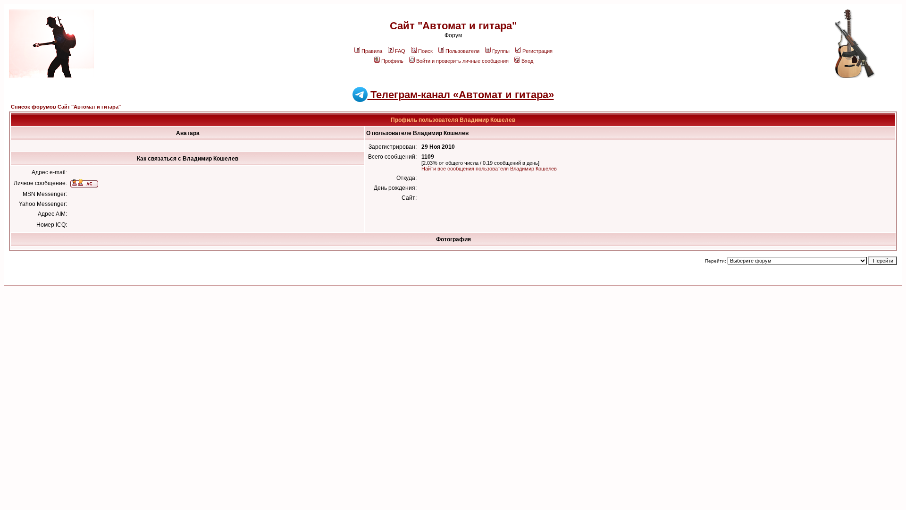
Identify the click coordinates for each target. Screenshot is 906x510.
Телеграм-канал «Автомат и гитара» (461, 95)
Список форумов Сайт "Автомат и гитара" (66, 107)
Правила (371, 51)
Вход (527, 61)
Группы (501, 51)
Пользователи (462, 51)
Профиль (392, 61)
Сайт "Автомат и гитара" (453, 26)
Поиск (425, 51)
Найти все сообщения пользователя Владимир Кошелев (489, 168)
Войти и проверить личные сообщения (462, 61)
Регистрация (537, 51)
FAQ (400, 51)
